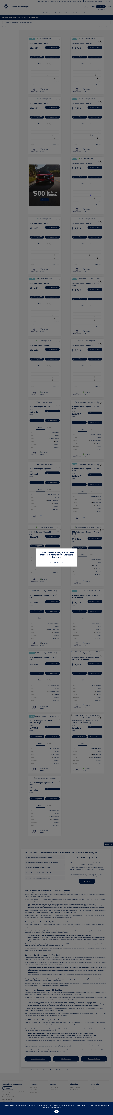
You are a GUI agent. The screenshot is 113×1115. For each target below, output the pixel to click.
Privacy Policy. (66, 1107)
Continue (56, 562)
